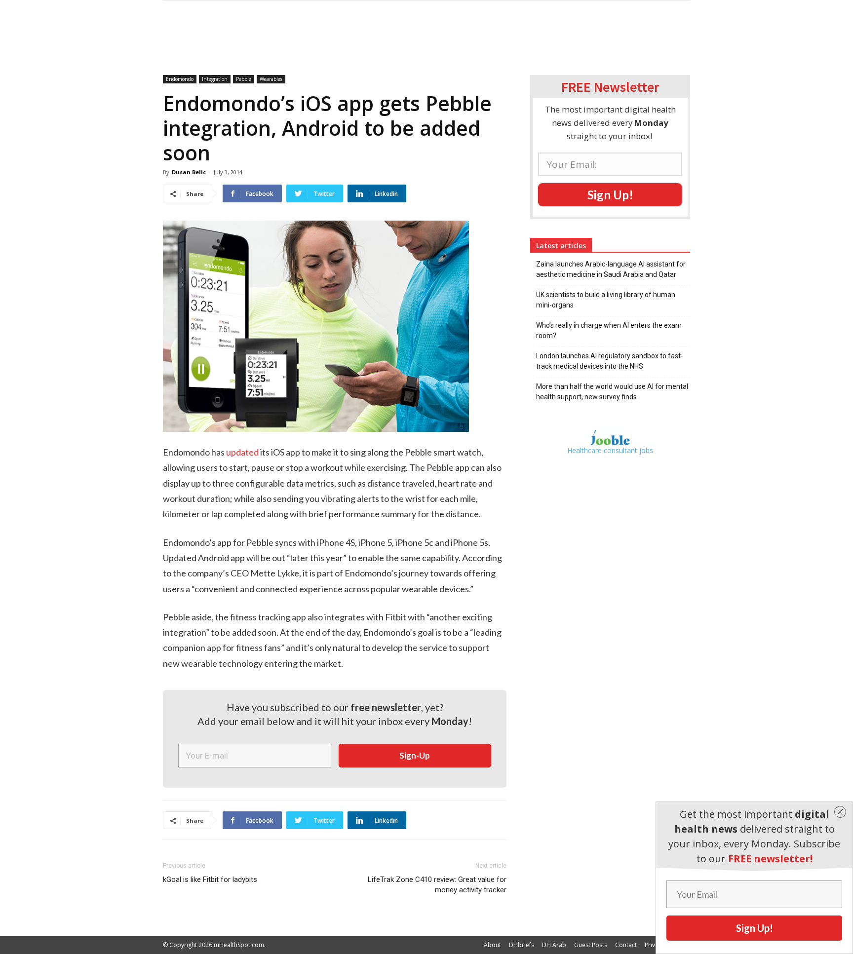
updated (242, 452)
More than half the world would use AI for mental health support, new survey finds (612, 391)
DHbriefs (521, 945)
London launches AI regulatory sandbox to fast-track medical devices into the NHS (609, 361)
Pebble (243, 79)
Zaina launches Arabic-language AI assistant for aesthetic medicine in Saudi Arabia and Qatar (611, 269)
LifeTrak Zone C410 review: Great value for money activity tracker (437, 884)
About (492, 945)
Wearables (271, 79)
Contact (626, 945)
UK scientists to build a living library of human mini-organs (605, 300)
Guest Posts (590, 945)
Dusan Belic (189, 172)
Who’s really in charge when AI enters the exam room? (609, 330)
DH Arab (554, 945)
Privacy (654, 945)
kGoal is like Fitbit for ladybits (210, 879)
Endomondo (180, 79)
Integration (215, 79)
